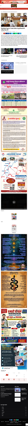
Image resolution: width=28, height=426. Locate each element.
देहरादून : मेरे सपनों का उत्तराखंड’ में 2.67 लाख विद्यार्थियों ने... (24, 399)
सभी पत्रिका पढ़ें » (14, 232)
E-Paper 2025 (11, 422)
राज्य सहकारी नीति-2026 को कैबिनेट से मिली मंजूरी (20, 62)
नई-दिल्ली (14, 412)
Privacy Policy (7, 421)
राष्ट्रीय (14, 415)
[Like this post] (4, 33)
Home (1, 11)
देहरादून (14, 407)
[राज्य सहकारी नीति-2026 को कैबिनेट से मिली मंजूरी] (20, 69)
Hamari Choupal (3, 31)
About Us (2, 421)
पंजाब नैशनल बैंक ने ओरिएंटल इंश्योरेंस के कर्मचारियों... (7, 71)
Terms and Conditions (13, 421)
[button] (2, 68)
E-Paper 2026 (16, 422)
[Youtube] (14, 420)
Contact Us (24, 421)
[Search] (27, 5)
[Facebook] (10, 420)
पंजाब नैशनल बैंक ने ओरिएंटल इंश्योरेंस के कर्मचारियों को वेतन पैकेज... (24, 389)
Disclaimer (19, 421)
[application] (14, 201)
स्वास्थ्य (14, 410)
